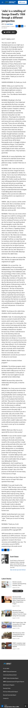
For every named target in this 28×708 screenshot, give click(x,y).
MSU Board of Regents (8, 685)
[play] (2, 706)
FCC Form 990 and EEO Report (10, 691)
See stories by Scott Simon (18, 570)
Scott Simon (9, 24)
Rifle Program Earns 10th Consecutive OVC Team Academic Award (19, 624)
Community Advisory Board (10, 675)
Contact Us (5, 698)
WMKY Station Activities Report (10, 678)
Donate (23, 2)
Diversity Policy (6, 688)
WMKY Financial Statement (9, 671)
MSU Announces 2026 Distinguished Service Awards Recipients (18, 634)
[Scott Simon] (5, 559)
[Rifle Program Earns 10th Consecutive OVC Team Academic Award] (7, 625)
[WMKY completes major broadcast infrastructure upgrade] (7, 645)
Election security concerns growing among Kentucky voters (19, 583)
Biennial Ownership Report (9, 695)
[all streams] (26, 706)
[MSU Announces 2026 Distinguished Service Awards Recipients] (7, 635)
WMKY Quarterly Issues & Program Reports (13, 681)
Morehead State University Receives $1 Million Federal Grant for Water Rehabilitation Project (19, 600)
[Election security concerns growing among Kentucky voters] (7, 584)
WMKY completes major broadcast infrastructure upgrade (19, 644)
